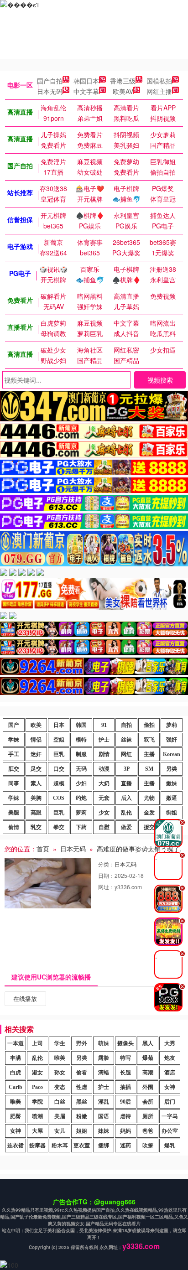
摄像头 (125, 1043)
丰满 (15, 1058)
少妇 (81, 783)
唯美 (59, 1058)
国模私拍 (159, 80)
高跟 (36, 812)
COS (58, 798)
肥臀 (15, 1116)
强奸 (171, 739)
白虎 (15, 1072)
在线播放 (25, 998)
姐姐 (81, 1131)
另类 (171, 769)
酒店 (169, 1072)
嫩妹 (171, 783)
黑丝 (81, 1102)
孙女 (59, 1072)
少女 (104, 812)
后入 (126, 798)
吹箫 (147, 1145)
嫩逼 (171, 798)
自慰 (104, 827)
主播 (149, 754)
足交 (36, 769)
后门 (169, 1102)
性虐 (81, 1087)
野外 (81, 1043)
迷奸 (36, 754)
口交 (58, 769)
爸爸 (147, 1131)
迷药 (125, 1145)
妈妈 (125, 1131)
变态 (59, 1087)
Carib (15, 1087)
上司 (37, 1043)
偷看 (81, 1072)
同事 (13, 783)
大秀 (169, 1043)
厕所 (147, 1116)
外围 (147, 1087)
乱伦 (126, 812)
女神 (169, 1087)
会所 (147, 1102)
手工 (13, 754)
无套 (104, 798)
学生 (59, 1043)
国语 (103, 1116)
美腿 (13, 812)
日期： (106, 875)
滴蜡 (103, 1072)
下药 (81, 827)
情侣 (36, 739)
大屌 (37, 1131)
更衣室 (81, 1145)
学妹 (13, 739)
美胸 (36, 798)
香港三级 (123, 80)
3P (127, 769)
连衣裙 (15, 1145)
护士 (104, 739)
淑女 (37, 1072)
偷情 (13, 827)
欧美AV (123, 91)
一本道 (15, 1043)
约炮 (81, 798)
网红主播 (159, 91)
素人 (36, 783)
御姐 (171, 812)
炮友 (169, 1058)
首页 (43, 848)
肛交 (13, 769)
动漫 (104, 769)
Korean (171, 754)
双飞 (149, 739)
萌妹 (103, 1043)
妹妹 (103, 1131)
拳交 (58, 827)
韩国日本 (86, 80)
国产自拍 (50, 80)
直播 (126, 783)
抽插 (125, 1087)
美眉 (59, 1116)
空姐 (58, 739)
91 (104, 725)
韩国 (81, 725)
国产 (13, 725)
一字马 (170, 1116)
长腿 (125, 1072)
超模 (58, 783)
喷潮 (37, 1116)
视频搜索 (160, 379)
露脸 (103, 1058)
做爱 (126, 827)
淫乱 (103, 1102)
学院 (37, 1102)
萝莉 (171, 725)
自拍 (126, 725)
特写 (125, 1058)
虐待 (125, 1116)
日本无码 (50, 91)
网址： (106, 887)
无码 (81, 769)
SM (149, 769)
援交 (149, 827)
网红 (126, 754)
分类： (106, 864)
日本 (58, 725)
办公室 (170, 1131)
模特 (81, 739)
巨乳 (58, 754)
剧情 (104, 754)
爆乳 (169, 1145)
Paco (37, 1087)
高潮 (147, 1072)
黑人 (147, 1043)
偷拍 (149, 725)
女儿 (59, 1131)
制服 (81, 754)
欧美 (36, 725)
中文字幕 (86, 91)
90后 (125, 1102)
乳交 (36, 827)
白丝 (59, 1102)
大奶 (104, 783)
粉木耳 (60, 1145)
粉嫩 (81, 1116)
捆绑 (103, 1145)
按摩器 (37, 1145)
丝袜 (126, 739)
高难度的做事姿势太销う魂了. (139, 848)
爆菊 (147, 1058)
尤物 (149, 798)
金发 (149, 812)
